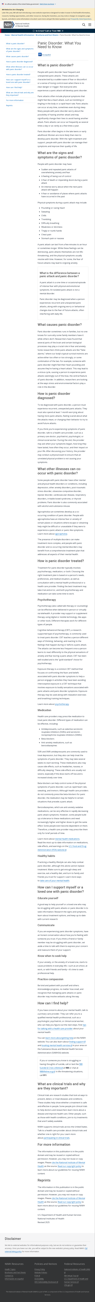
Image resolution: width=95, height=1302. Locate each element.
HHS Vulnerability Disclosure (46, 1282)
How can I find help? (14, 87)
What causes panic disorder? (17, 56)
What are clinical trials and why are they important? (20, 93)
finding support (76, 1041)
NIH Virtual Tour (70, 1275)
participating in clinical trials (57, 1137)
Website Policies (41, 1272)
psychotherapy (62, 704)
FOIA (37, 1275)
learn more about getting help (59, 1038)
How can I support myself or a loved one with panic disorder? (18, 80)
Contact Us (9, 1275)
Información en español (14, 1279)
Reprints (9, 105)
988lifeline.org (46, 1071)
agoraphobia (61, 533)
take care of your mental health (54, 880)
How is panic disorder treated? (18, 74)
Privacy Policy (40, 1269)
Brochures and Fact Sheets (47, 35)
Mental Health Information (22, 35)
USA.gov (67, 1285)
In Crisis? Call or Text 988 (48, 30)
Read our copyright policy (69, 1166)
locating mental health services (56, 1045)
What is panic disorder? (15, 43)
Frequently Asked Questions (81, 19)
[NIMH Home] (16, 24)
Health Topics (10, 1269)
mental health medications (67, 838)
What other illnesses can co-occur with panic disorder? (19, 68)
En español (46, 55)
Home (7, 35)
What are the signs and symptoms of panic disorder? (20, 50)
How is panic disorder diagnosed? (19, 61)
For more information (15, 100)
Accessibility (39, 1279)
